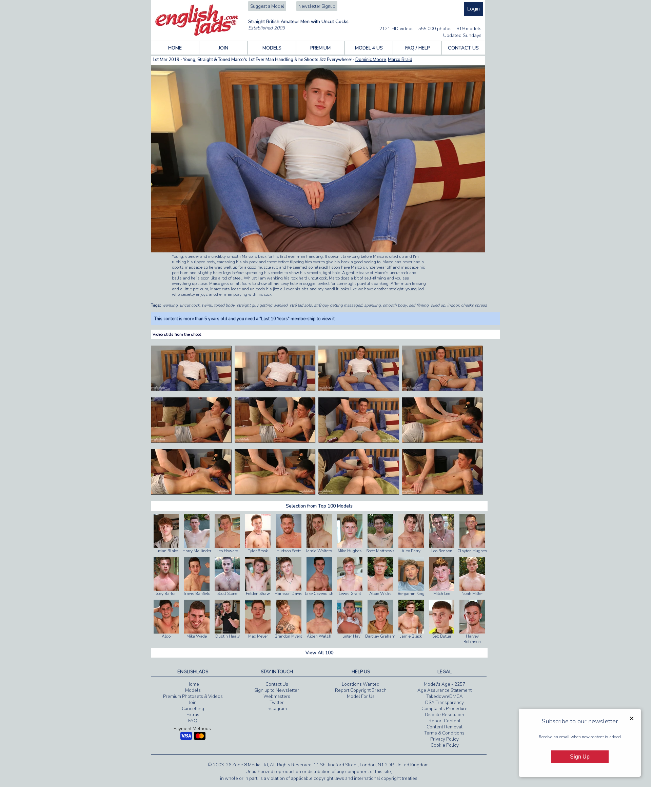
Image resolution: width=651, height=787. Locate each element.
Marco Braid (400, 60)
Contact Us (276, 684)
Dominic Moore (370, 60)
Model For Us (361, 696)
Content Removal (444, 727)
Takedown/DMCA (445, 696)
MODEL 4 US (369, 48)
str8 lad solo (301, 305)
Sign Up (580, 757)
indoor (453, 305)
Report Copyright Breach (361, 690)
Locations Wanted (360, 684)
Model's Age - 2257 (444, 684)
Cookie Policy (445, 745)
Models (193, 690)
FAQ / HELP (417, 48)
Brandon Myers (288, 636)
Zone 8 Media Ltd (250, 765)
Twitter (277, 703)
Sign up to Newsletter (276, 690)
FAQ (192, 721)
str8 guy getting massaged (338, 305)
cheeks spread (474, 305)
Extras (192, 715)
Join (193, 703)
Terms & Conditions (445, 733)
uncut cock (190, 305)
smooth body (395, 305)
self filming (419, 305)
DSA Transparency (444, 703)
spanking (372, 305)
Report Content (444, 721)
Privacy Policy (444, 739)
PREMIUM (320, 48)
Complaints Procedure (444, 709)
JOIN (223, 48)
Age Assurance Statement (444, 690)
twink (207, 305)
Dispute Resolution (444, 715)
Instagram (277, 709)
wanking (170, 305)
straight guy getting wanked (262, 305)
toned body (224, 305)
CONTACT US (463, 48)
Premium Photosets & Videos (193, 696)
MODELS (271, 48)
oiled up (438, 305)
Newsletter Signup (316, 6)
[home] (196, 34)
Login (473, 9)
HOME (175, 48)
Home (192, 684)
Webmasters (276, 696)
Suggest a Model (267, 6)
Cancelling (193, 709)
